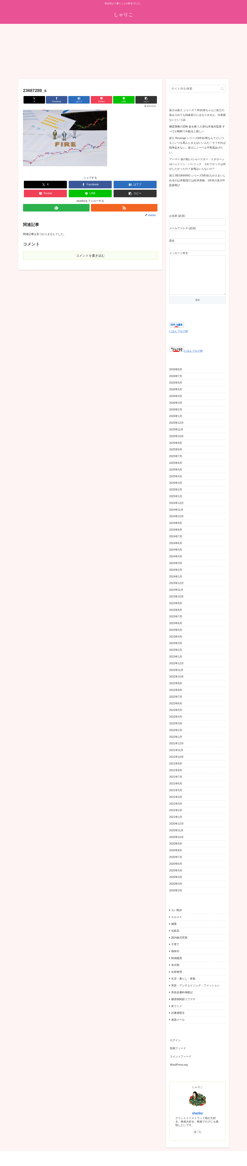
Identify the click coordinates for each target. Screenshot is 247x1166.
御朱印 (175, 951)
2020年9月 (175, 843)
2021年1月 (175, 817)
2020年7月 (175, 857)
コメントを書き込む (90, 255)
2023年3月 (175, 643)
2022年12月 (176, 663)
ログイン (175, 1040)
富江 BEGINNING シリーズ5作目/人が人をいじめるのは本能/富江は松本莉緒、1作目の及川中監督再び (197, 180)
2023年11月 (176, 590)
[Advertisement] (123, 51)
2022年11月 (176, 670)
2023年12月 (176, 583)
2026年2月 (175, 409)
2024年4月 (175, 556)
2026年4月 (175, 396)
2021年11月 (176, 750)
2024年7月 (175, 536)
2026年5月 (175, 389)
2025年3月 (175, 483)
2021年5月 (175, 790)
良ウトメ (176, 1006)
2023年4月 (175, 636)
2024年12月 (176, 503)
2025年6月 (175, 463)
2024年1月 (175, 576)
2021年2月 (175, 810)
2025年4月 (175, 476)
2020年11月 (176, 830)
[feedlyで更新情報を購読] (56, 208)
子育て (175, 944)
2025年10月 (176, 436)
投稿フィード (178, 1048)
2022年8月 (175, 690)
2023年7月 (175, 616)
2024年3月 (175, 563)
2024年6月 (175, 543)
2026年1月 (175, 416)
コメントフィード (180, 1056)
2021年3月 (175, 803)
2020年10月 (176, 837)
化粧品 (175, 930)
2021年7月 (175, 777)
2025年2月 (175, 489)
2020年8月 (175, 850)
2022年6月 (175, 703)
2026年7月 (175, 376)
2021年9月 (175, 763)
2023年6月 (175, 623)
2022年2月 (175, 730)
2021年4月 (175, 797)
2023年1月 (175, 656)
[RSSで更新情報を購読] (124, 208)
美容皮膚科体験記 (182, 992)
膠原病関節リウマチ (183, 999)
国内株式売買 (179, 937)
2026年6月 (175, 382)
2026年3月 (175, 402)
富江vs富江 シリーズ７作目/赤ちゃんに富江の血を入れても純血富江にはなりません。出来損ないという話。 (197, 115)
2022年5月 (175, 710)
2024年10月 (176, 516)
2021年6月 (175, 783)
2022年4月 (175, 716)
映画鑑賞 (176, 958)
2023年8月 (175, 610)
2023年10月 (176, 596)
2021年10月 (176, 757)
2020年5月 (175, 870)
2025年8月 (175, 449)
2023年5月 (175, 630)
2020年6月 (175, 863)
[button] (146, 100)
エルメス (176, 917)
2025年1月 (175, 496)
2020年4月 (175, 877)
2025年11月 (176, 429)
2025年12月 (176, 423)
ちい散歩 (176, 910)
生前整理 (176, 971)
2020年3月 (175, 883)
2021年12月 (176, 743)
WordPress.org (179, 1064)
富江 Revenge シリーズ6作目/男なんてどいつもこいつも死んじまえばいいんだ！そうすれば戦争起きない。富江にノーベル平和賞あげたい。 (197, 145)
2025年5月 (175, 469)
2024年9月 (175, 523)
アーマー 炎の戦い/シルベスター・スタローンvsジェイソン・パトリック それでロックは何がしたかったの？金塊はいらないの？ (197, 164)
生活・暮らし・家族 (183, 978)
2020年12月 (176, 823)
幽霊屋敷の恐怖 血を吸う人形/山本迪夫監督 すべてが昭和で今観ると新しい (197, 129)
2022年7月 (175, 696)
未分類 (175, 965)
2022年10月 (176, 676)
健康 (174, 924)
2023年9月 (175, 603)
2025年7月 (175, 456)
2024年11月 (176, 509)
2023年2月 (175, 650)
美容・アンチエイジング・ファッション (195, 985)
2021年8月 (175, 770)
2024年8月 (175, 529)
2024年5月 (175, 549)
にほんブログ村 (178, 331)
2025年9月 (175, 442)
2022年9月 (175, 683)
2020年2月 (175, 890)
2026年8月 (175, 369)
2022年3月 (175, 723)
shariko (197, 1113)
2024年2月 (175, 569)
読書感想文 (178, 1013)
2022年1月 (175, 736)
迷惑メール (178, 1019)
